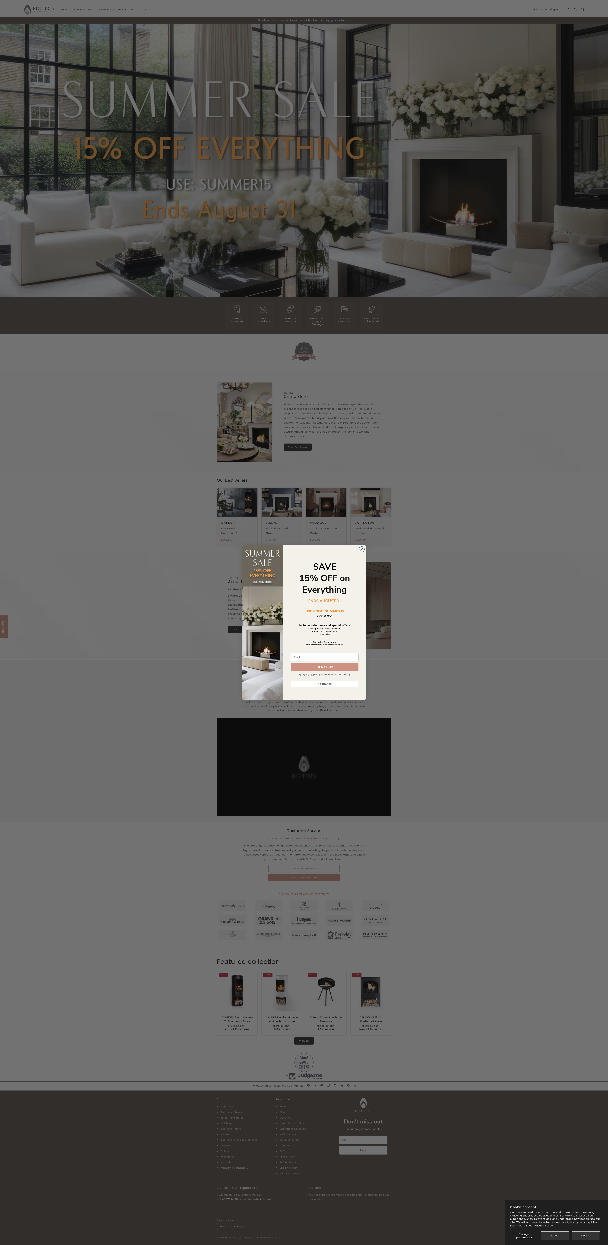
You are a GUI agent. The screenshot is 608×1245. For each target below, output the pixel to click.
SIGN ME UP (325, 667)
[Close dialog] (361, 549)
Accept (555, 1235)
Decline (586, 1235)
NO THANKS (325, 684)
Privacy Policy (543, 1225)
